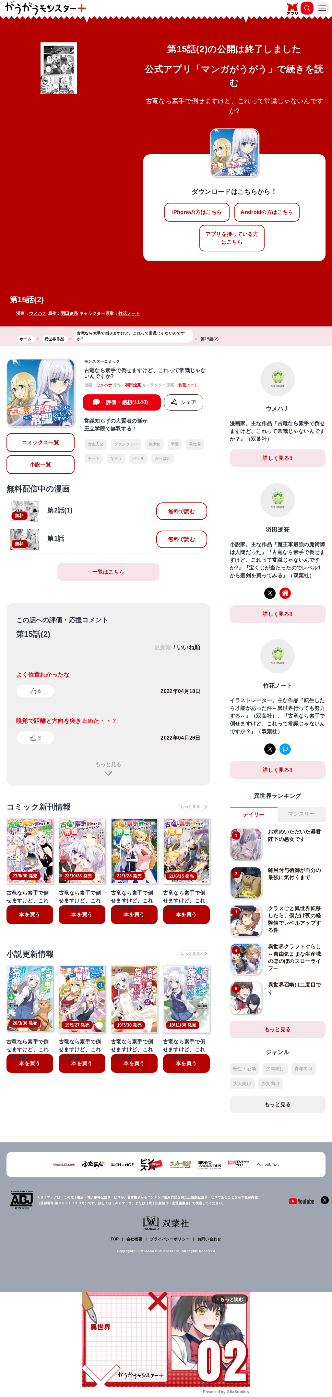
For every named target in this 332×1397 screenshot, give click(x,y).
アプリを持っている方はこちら (232, 238)
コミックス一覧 (40, 442)
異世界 (195, 444)
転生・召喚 (244, 1068)
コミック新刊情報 (38, 806)
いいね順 (189, 647)
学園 (175, 444)
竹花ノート (129, 313)
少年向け (275, 1068)
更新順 (163, 647)
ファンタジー (126, 444)
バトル (139, 458)
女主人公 (96, 444)
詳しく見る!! (277, 458)
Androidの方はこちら (267, 212)
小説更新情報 (30, 954)
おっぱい (163, 458)
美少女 (154, 444)
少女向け (270, 1083)
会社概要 (134, 1239)
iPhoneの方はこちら (197, 212)
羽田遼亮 (69, 313)
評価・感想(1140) (127, 402)
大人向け (242, 1083)
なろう (116, 458)
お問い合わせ (209, 1239)
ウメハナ (37, 313)
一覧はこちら (108, 572)
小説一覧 (40, 464)
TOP (115, 1239)
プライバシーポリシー (170, 1239)
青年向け (303, 1068)
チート (94, 458)
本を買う (29, 914)
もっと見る (108, 764)
